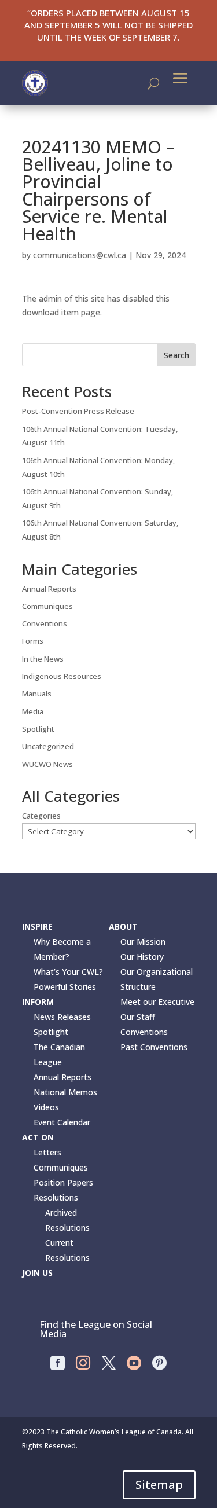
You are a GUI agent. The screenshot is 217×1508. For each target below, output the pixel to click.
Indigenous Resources (61, 676)
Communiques (47, 606)
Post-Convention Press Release (78, 411)
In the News (43, 659)
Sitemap (159, 1484)
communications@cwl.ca (79, 255)
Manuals (37, 693)
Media (32, 711)
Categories (41, 815)
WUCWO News (47, 764)
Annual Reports (49, 589)
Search (176, 355)
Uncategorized (48, 746)
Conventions (44, 623)
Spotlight (38, 729)
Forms (32, 641)
